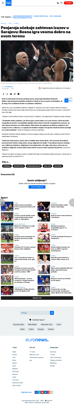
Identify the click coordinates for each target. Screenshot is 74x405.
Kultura (14, 363)
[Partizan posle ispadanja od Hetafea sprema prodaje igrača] (7, 238)
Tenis (16, 203)
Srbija (14, 352)
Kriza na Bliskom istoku (22, 18)
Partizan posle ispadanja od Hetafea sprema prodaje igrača (24, 238)
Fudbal (16, 213)
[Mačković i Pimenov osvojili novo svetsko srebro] (7, 227)
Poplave (50, 329)
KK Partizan (19, 166)
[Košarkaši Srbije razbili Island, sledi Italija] (44, 206)
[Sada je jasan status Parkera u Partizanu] (44, 217)
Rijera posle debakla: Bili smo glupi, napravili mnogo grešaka (61, 270)
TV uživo (32, 352)
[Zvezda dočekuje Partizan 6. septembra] (44, 238)
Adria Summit (16, 385)
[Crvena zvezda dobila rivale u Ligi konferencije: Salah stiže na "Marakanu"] (7, 217)
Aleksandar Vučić (46, 324)
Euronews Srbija (18, 324)
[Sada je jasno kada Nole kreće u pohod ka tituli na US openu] (7, 206)
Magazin (15, 368)
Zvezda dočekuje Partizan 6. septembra (61, 237)
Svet (13, 357)
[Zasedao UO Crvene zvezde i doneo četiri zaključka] (7, 248)
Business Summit (17, 382)
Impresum (53, 352)
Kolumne (15, 374)
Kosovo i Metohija (41, 16)
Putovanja (15, 371)
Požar (59, 324)
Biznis (14, 360)
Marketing (53, 363)
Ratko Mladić (32, 324)
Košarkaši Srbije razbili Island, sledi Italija (59, 206)
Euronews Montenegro (22, 16)
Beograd (41, 329)
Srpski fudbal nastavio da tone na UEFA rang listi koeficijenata (60, 249)
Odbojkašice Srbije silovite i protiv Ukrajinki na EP (24, 290)
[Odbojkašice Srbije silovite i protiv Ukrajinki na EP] (7, 290)
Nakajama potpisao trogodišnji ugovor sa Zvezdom (59, 228)
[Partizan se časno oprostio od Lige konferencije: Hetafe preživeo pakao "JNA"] (7, 269)
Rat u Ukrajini (55, 16)
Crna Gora (15, 380)
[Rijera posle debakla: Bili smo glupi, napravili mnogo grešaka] (44, 269)
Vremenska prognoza (36, 357)
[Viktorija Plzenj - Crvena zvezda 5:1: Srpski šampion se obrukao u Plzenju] (7, 280)
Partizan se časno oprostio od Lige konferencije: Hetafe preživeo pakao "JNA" (25, 270)
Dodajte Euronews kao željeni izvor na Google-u (56, 88)
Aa (66, 100)
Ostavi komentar (37, 187)
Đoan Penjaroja (33, 166)
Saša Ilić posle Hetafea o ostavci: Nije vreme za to (60, 258)
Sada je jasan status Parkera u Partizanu (61, 216)
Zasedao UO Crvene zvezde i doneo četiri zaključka (25, 248)
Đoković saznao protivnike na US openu (61, 279)
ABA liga (47, 166)
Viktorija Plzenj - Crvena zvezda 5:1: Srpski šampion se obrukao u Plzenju (24, 280)
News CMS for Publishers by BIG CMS (37, 402)
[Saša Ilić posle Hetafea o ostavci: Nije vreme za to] (44, 259)
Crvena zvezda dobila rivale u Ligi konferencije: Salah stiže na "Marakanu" (24, 217)
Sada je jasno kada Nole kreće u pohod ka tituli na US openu (24, 207)
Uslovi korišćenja (55, 357)
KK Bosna (58, 166)
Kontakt (52, 366)
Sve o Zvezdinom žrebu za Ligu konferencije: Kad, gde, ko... (24, 259)
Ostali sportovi (19, 224)
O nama (52, 354)
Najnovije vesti (34, 354)
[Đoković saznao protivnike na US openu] (44, 280)
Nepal (22, 329)
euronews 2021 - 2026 (36, 400)
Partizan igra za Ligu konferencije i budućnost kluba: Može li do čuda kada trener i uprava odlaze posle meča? (61, 291)
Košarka (16, 23)
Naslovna (3, 23)
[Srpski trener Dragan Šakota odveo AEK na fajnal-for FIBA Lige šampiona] (71, 202)
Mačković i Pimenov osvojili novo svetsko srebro (24, 227)
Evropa (14, 354)
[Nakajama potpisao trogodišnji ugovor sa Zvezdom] (44, 227)
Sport (10, 23)
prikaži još (37, 298)
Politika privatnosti (56, 360)
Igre (31, 360)
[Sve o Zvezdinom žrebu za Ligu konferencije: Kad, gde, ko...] (7, 259)
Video (14, 377)
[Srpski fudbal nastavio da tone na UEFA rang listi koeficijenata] (44, 248)
